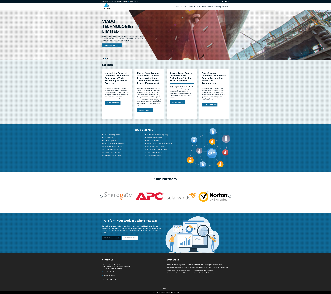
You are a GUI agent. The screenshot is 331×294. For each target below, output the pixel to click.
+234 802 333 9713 (109, 271)
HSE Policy (164, 288)
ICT (198, 7)
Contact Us (192, 7)
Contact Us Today (110, 238)
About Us (183, 7)
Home (177, 7)
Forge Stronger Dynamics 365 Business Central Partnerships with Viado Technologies (191, 273)
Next (229, 196)
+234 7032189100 (134, 1)
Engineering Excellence (220, 7)
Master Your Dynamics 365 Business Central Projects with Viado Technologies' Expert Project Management (197, 267)
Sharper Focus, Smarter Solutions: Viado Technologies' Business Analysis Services (190, 270)
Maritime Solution (207, 7)
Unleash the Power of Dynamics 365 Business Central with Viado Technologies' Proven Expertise (194, 264)
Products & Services (111, 45)
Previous (101, 196)
